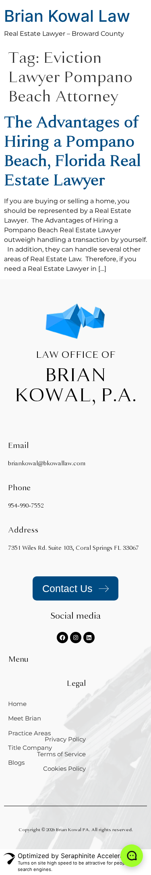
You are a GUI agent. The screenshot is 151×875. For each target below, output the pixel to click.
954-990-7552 (25, 506)
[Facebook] (62, 637)
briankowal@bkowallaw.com (46, 463)
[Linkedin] (89, 637)
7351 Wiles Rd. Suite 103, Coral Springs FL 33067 (73, 548)
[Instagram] (75, 637)
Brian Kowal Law (67, 16)
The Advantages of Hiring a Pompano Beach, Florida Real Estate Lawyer (72, 151)
